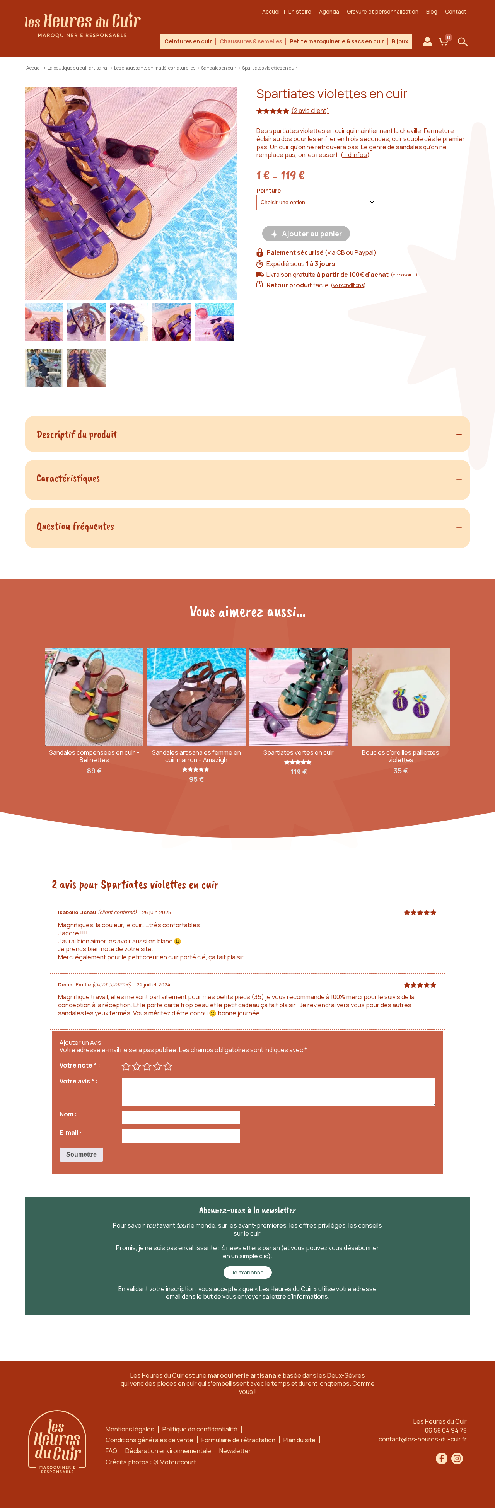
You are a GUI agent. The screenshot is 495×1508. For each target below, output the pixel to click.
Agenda (329, 11)
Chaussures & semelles (251, 41)
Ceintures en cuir (188, 41)
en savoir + (404, 274)
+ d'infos (355, 154)
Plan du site (299, 1440)
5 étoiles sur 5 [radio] (167, 1066)
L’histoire (299, 11)
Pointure (269, 190)
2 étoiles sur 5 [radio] (136, 1066)
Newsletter (235, 1451)
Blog (431, 11)
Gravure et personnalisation (382, 11)
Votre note (78, 1066)
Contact (455, 11)
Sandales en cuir (218, 68)
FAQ (111, 1451)
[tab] (247, 434)
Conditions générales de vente (149, 1440)
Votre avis (77, 1081)
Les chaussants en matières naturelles (154, 68)
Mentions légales (130, 1429)
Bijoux (400, 41)
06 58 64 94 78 (446, 1430)
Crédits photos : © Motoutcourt (151, 1462)
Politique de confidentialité (199, 1429)
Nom (66, 1114)
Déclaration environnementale (168, 1451)
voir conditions (348, 285)
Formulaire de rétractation (238, 1440)
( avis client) (310, 110)
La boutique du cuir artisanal (78, 68)
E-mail (69, 1133)
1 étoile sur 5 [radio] (126, 1066)
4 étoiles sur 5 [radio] (157, 1066)
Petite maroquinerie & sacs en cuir (337, 41)
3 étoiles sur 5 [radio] (147, 1066)
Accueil (271, 11)
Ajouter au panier (312, 233)
